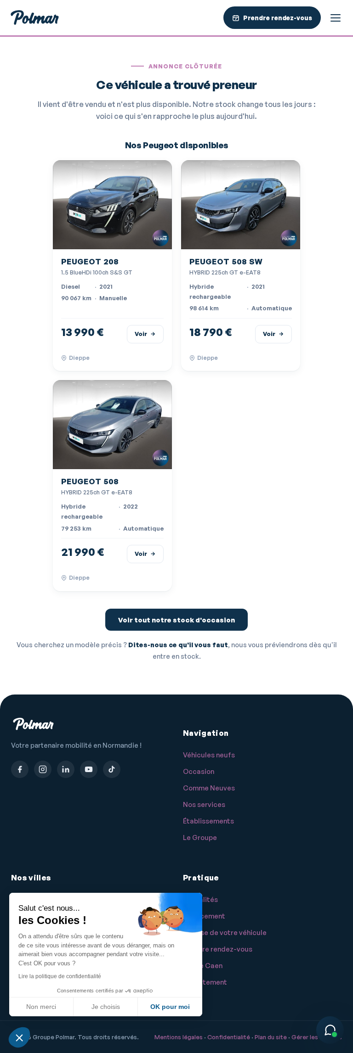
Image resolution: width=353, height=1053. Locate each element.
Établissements (208, 821)
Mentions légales (178, 1037)
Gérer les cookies (316, 1037)
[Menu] (335, 18)
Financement (204, 916)
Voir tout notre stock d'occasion (176, 620)
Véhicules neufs (209, 755)
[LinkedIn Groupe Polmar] (65, 769)
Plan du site (271, 1037)
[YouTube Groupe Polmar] (88, 769)
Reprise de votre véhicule (225, 932)
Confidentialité (228, 1037)
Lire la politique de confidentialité (59, 976)
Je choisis (105, 1006)
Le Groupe (200, 837)
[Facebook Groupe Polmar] (19, 769)
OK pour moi (170, 1006)
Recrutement (205, 982)
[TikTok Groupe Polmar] (111, 769)
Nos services (204, 804)
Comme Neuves (209, 788)
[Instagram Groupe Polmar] (42, 769)
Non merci (41, 1006)
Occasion (198, 771)
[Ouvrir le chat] (330, 1030)
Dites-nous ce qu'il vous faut (178, 644)
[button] (19, 1037)
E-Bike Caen (202, 965)
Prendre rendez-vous (217, 949)
